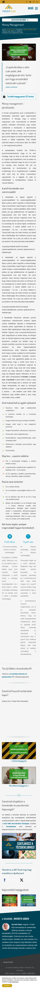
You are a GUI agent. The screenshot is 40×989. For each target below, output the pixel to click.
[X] (21, 880)
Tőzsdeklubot (11, 827)
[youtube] (30, 2)
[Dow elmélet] (28, 900)
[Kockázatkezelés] (19, 743)
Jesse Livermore (11, 87)
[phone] (37, 2)
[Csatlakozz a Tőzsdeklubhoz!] (19, 834)
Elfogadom (7, 985)
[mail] (33, 2)
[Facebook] (4, 880)
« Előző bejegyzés (19, 760)
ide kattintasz (13, 982)
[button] (19, 96)
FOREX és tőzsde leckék (29, 29)
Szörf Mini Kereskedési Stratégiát (16, 824)
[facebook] (26, 2)
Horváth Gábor (10, 29)
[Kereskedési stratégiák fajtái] (19, 768)
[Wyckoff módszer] (9, 900)
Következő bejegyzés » (19, 785)
